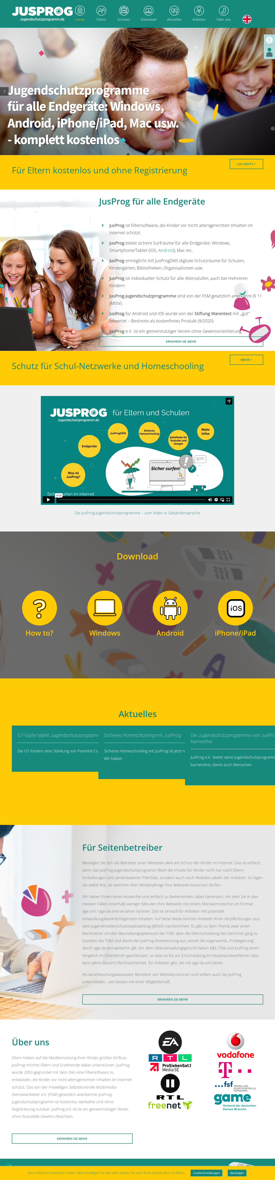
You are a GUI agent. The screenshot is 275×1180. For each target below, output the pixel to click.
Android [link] (166, 250)
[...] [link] (125, 758)
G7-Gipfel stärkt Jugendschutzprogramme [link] (60, 735)
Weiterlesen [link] (25, 763)
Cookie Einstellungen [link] (206, 1173)
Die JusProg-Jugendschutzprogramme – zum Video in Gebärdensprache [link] (137, 512)
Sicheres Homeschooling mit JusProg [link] (142, 735)
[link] (269, 40)
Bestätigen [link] (237, 1173)
